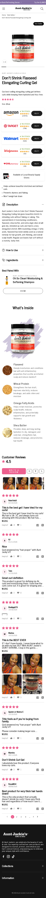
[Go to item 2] (22, 483)
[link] (36, 113)
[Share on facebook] (37, 525)
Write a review (14, 471)
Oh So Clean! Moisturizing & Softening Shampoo (28, 280)
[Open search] (29, 471)
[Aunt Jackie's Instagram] (8, 856)
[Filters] (35, 471)
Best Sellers (11, 15)
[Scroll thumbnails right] (41, 483)
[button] (3, 8)
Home (4, 15)
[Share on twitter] (42, 525)
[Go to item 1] (9, 483)
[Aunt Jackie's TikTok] (13, 856)
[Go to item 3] (35, 483)
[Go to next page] (38, 817)
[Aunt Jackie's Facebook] (3, 856)
